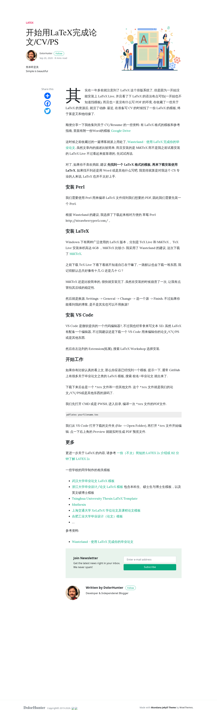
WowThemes (186, 707)
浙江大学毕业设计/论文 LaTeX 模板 (97, 487)
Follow (59, 53)
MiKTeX (75, 254)
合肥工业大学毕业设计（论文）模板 (97, 516)
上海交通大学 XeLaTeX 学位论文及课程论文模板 (106, 510)
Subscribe (150, 567)
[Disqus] (124, 647)
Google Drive (121, 131)
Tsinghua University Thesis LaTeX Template (105, 498)
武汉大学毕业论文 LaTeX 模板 (93, 481)
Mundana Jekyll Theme (163, 707)
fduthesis (79, 504)
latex (30, 22)
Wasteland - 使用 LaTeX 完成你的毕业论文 (102, 542)
